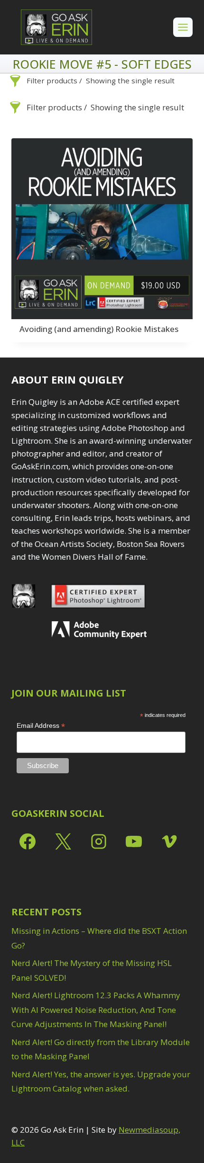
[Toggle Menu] (183, 27)
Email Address (41, 725)
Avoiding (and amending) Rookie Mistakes (98, 328)
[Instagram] (99, 841)
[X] (63, 841)
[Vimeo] (169, 841)
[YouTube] (134, 841)
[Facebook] (27, 841)
